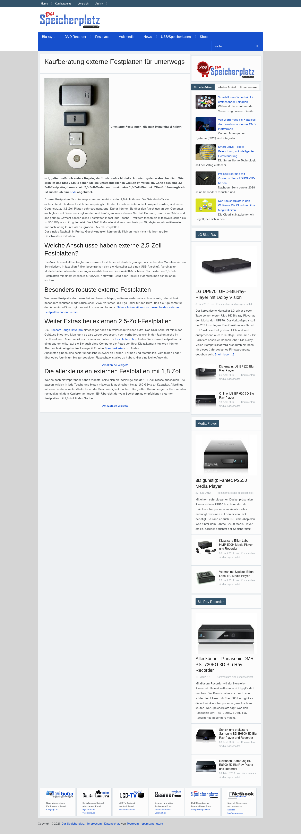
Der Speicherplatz (73, 823)
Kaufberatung (63, 3)
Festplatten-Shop (126, 339)
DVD (73, 192)
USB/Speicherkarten (176, 37)
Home (44, 3)
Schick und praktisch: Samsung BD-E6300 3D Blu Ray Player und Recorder (238, 733)
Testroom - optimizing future (145, 823)
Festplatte (102, 37)
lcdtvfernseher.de (127, 809)
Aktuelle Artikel (203, 87)
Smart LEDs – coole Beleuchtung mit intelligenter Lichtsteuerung (236, 151)
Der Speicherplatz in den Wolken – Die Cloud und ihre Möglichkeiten (236, 205)
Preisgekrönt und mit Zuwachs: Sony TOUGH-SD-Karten (236, 178)
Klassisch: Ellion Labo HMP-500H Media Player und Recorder (236, 544)
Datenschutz (112, 823)
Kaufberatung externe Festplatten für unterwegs (114, 61)
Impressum (94, 823)
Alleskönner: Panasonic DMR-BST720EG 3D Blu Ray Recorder (225, 664)
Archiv (99, 3)
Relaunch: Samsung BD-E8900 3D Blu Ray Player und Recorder (236, 764)
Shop (204, 37)
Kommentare (248, 87)
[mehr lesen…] (224, 354)
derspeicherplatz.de (200, 809)
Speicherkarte (114, 348)
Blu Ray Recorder (211, 602)
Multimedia (127, 37)
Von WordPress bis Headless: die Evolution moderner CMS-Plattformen (237, 124)
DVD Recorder (75, 37)
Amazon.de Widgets (115, 365)
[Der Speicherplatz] (70, 19)
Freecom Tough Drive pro (67, 329)
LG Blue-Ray (207, 234)
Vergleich (83, 3)
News (148, 37)
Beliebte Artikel (226, 87)
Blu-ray (45, 38)
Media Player (207, 423)
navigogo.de (52, 809)
